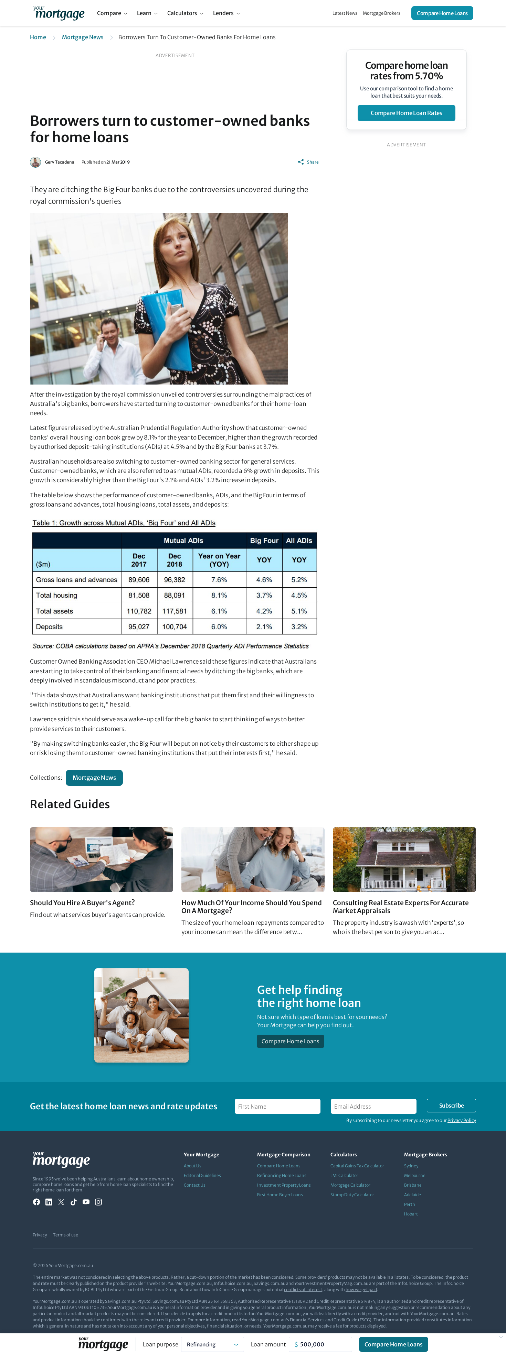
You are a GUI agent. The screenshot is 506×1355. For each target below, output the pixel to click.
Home (38, 37)
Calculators (182, 13)
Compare (109, 13)
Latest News (345, 13)
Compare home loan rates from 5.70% (406, 70)
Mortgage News (83, 37)
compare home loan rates (406, 113)
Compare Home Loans (442, 13)
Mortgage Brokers (381, 13)
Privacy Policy (461, 1120)
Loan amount (268, 1344)
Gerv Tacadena (59, 162)
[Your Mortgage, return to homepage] (59, 13)
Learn (144, 13)
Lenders (223, 13)
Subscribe (451, 1105)
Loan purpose (160, 1344)
